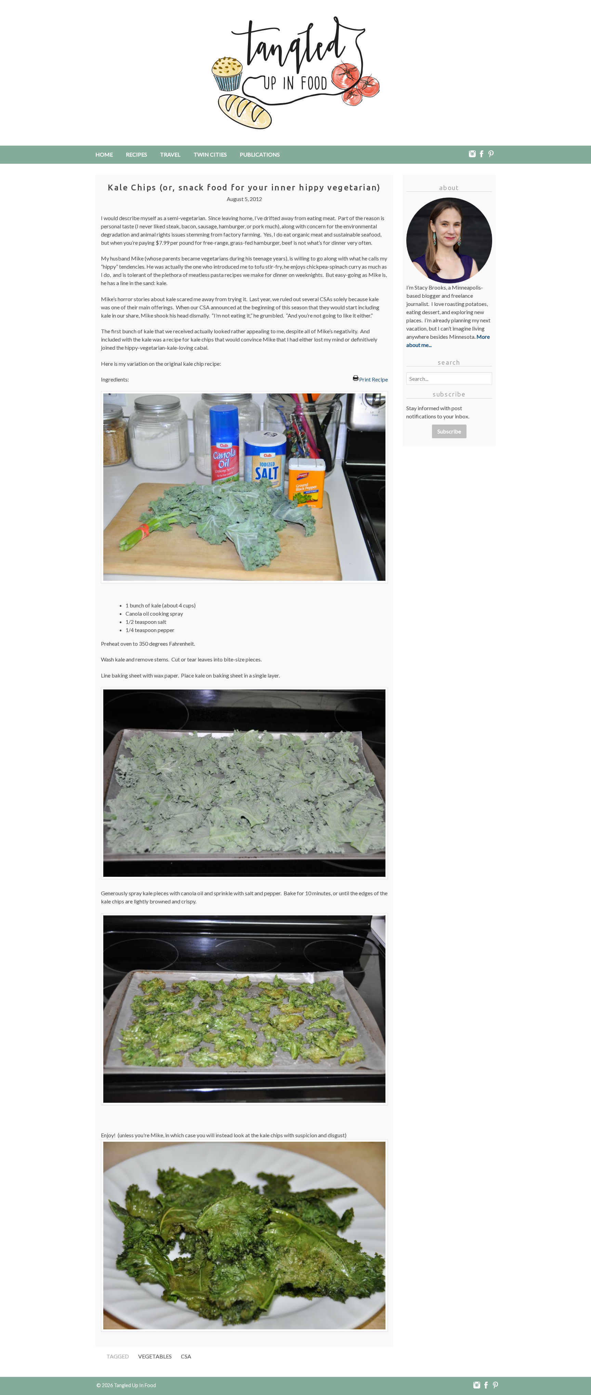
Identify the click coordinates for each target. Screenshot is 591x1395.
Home (104, 154)
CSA (186, 1356)
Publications (260, 154)
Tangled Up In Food (135, 1385)
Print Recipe (373, 378)
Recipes (136, 154)
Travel (170, 154)
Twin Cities (210, 154)
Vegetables (155, 1356)
